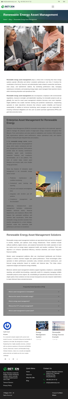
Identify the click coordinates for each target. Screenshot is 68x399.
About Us (29, 374)
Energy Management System (40, 334)
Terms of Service (8, 382)
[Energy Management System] (42, 322)
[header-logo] (7, 6)
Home (28, 371)
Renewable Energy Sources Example (58, 334)
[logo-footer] (11, 369)
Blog (27, 380)
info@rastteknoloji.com (53, 382)
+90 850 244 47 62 (51, 379)
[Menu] (53, 7)
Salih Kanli (6, 332)
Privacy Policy (7, 385)
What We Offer (30, 377)
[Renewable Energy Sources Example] (58, 322)
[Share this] (5, 359)
